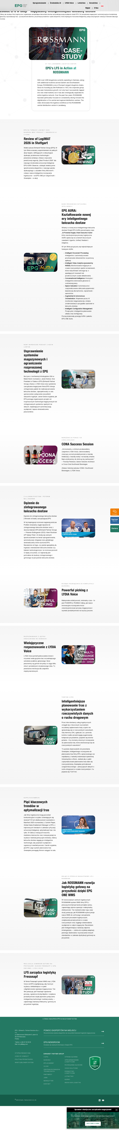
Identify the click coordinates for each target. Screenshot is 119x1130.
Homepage (3, 8)
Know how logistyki (15, 8)
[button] (58, 43)
